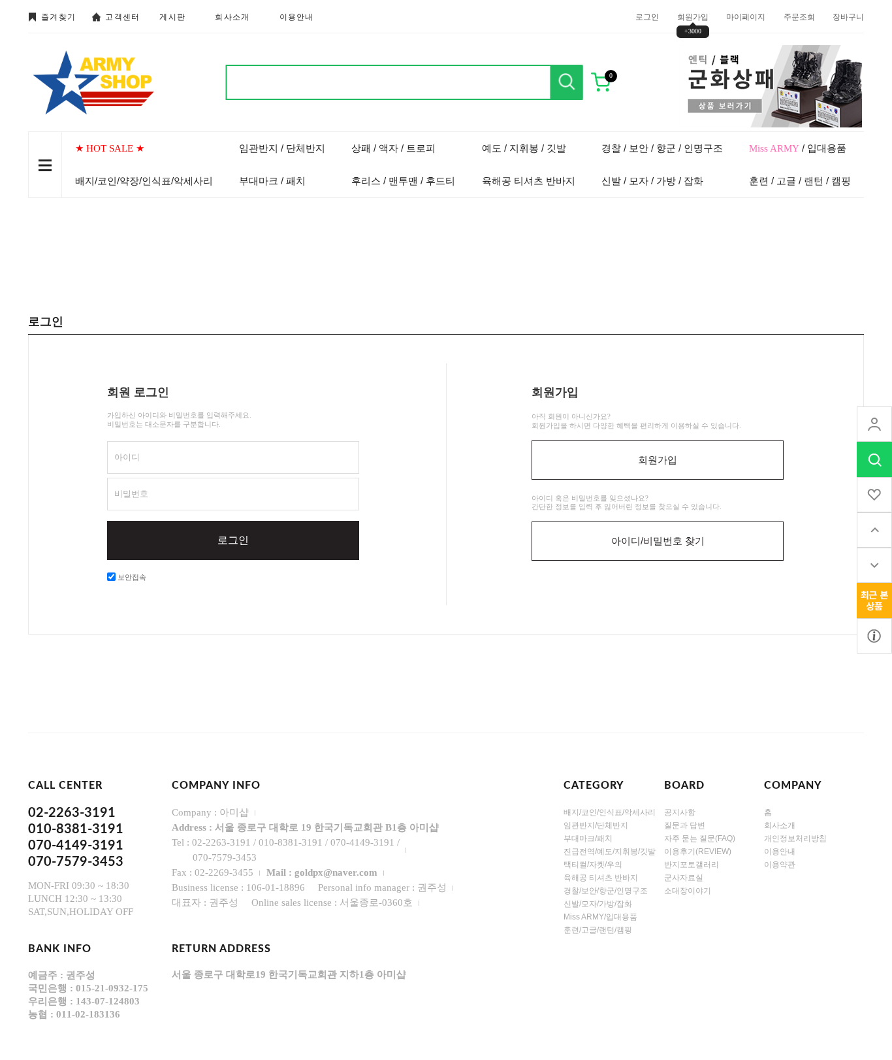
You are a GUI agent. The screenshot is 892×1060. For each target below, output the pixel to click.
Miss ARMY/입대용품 (600, 916)
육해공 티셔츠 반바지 (528, 180)
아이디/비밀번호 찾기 (658, 540)
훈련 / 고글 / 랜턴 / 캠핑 (800, 180)
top (874, 530)
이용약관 (779, 864)
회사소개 (232, 17)
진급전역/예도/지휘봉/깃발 (610, 851)
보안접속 (131, 577)
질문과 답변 (684, 825)
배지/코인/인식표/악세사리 (610, 812)
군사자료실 (683, 877)
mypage (874, 424)
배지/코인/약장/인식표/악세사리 (144, 180)
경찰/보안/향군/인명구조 (606, 890)
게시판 (172, 17)
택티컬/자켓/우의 (593, 864)
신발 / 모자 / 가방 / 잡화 (652, 180)
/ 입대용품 (797, 148)
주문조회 (799, 16)
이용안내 (296, 17)
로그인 (647, 16)
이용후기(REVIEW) (697, 851)
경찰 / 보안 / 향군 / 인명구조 (662, 148)
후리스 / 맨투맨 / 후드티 (403, 180)
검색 (566, 82)
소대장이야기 (687, 890)
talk (874, 600)
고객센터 (122, 17)
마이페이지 (745, 16)
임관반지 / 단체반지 (282, 148)
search (874, 459)
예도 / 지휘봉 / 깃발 (524, 148)
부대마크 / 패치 (272, 180)
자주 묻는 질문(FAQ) (699, 838)
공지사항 (679, 812)
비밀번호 (131, 494)
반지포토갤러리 (691, 864)
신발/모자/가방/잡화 (598, 903)
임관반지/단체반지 (596, 825)
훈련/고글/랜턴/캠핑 (598, 930)
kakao (874, 636)
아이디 (127, 457)
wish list (874, 494)
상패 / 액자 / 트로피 (393, 148)
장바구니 (848, 16)
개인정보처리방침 (795, 838)
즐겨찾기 (58, 17)
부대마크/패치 (588, 838)
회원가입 (693, 16)
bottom (874, 565)
